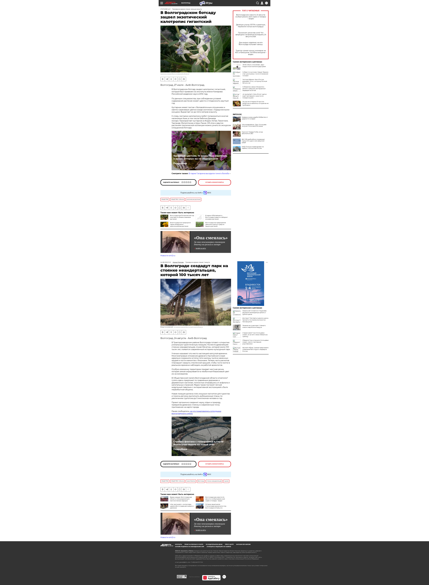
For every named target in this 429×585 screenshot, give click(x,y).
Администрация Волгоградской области (174, 74)
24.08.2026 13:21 (165, 262)
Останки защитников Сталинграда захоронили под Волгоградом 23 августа (215, 506)
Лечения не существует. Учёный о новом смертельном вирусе (254, 326)
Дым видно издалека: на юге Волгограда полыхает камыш (251, 43)
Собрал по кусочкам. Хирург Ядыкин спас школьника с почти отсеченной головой (255, 74)
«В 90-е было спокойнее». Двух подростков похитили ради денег (254, 65)
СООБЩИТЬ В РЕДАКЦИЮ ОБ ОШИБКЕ (219, 546)
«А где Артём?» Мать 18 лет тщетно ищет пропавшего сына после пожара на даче (254, 96)
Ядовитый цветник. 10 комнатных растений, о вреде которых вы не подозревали (200, 157)
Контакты (178, 544)
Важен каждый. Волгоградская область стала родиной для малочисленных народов (181, 499)
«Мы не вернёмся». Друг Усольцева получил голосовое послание (254, 125)
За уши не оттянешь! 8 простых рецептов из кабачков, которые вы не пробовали (255, 103)
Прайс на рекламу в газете (193, 544)
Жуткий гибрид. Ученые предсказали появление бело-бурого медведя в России (255, 349)
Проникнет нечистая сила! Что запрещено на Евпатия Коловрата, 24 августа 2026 (250, 35)
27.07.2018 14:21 (165, 9)
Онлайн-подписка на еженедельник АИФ (189, 546)
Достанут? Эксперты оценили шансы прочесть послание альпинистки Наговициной (255, 320)
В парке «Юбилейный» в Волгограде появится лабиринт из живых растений (216, 217)
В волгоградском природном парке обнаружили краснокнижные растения (180, 224)
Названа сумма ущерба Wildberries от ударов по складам (255, 118)
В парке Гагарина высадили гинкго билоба (209, 173)
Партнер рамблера (194, 576)
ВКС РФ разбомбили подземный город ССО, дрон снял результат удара (253, 141)
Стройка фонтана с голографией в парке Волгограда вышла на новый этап (198, 443)
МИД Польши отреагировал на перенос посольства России (253, 147)
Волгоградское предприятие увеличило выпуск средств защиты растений (215, 224)
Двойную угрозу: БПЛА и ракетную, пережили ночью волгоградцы (250, 26)
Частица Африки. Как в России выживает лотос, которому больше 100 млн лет (254, 81)
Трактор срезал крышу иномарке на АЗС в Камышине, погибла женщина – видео (250, 52)
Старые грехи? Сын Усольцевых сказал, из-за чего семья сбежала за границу (254, 334)
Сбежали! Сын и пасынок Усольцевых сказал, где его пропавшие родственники (255, 342)
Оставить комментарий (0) (214, 182)
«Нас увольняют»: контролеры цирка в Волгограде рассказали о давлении (182, 506)
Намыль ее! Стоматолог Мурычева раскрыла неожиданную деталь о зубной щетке (254, 312)
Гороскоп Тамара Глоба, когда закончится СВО (252, 132)
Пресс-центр (229, 544)
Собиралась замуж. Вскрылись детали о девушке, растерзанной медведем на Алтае (253, 88)
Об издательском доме (214, 544)
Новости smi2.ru (167, 256)
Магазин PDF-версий (243, 544)
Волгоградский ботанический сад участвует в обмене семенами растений (182, 217)
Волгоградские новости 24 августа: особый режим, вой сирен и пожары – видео (250, 17)
